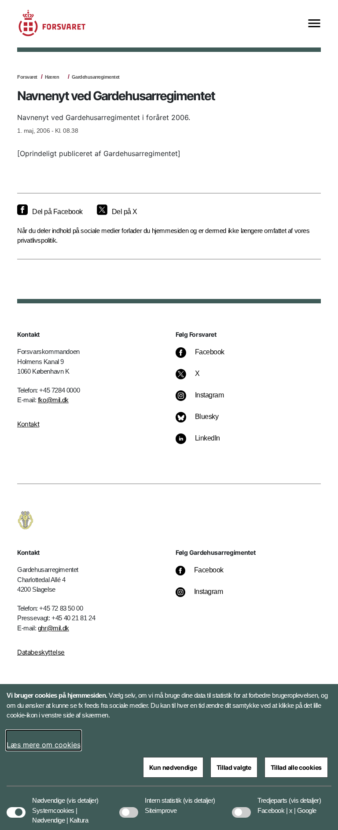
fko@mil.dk (53, 400)
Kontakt (28, 424)
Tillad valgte (234, 767)
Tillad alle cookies (296, 767)
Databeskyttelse (41, 652)
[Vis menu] (314, 24)
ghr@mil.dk (53, 628)
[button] (82, 796)
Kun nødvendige (173, 767)
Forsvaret (27, 77)
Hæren (52, 77)
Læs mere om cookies (44, 744)
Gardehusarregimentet (96, 77)
